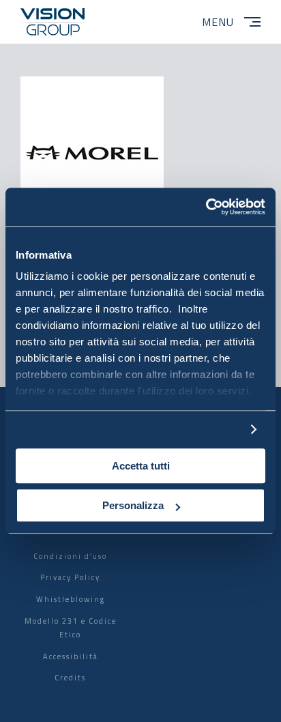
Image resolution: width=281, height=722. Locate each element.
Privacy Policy (70, 577)
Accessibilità (70, 656)
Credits (70, 677)
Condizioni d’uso (70, 556)
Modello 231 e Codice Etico (71, 628)
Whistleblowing (70, 599)
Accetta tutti (141, 466)
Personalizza (133, 506)
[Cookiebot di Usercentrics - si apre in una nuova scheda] (205, 207)
